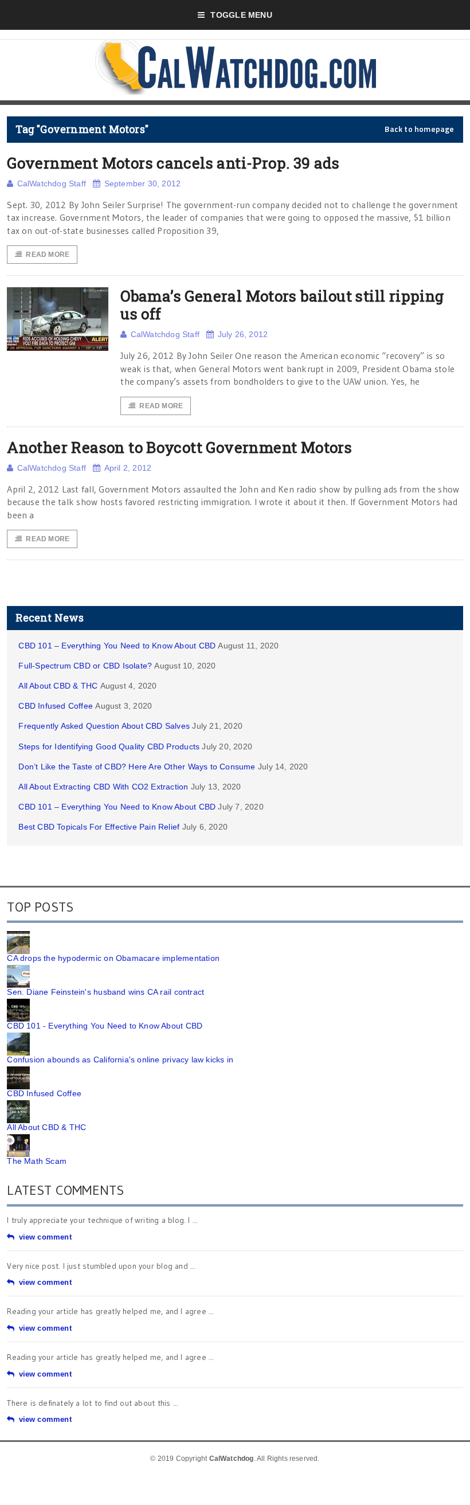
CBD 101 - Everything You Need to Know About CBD (104, 1025)
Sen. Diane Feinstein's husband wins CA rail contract (105, 991)
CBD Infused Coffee (55, 705)
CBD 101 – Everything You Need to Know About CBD (117, 645)
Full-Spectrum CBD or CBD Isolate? (85, 665)
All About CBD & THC (57, 685)
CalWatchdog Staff (51, 183)
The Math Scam (36, 1161)
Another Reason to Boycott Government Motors (179, 447)
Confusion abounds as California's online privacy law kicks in (120, 1059)
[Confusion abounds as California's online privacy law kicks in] (18, 1036)
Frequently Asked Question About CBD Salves (104, 725)
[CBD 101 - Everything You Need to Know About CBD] (18, 1002)
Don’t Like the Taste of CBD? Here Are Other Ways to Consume (136, 766)
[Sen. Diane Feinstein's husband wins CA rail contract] (18, 969)
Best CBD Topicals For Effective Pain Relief (98, 826)
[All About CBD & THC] (18, 1104)
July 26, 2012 (243, 334)
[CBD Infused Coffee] (18, 1070)
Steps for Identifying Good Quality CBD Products (108, 746)
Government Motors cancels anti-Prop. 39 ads (173, 163)
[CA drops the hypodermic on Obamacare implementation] (18, 935)
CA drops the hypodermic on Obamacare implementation (113, 958)
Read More (47, 255)
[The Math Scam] (18, 1138)
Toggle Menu (241, 14)
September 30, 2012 (142, 183)
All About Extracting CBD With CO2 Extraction (103, 786)
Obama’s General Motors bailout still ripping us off (282, 304)
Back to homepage (419, 129)
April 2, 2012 (127, 467)
